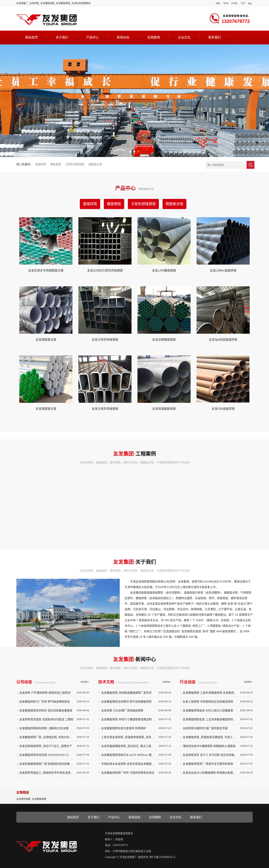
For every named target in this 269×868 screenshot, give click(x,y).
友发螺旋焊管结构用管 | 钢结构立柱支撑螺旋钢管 (54, 728)
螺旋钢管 (55, 164)
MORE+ (85, 682)
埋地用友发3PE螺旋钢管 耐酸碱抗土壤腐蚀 (218, 746)
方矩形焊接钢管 (74, 164)
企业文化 (184, 37)
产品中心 (92, 37)
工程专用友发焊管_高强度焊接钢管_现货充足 (136, 737)
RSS (226, 3)
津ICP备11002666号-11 (162, 857)
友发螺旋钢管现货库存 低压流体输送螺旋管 (54, 710)
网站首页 (31, 37)
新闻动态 (123, 37)
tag (249, 3)
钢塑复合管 (95, 164)
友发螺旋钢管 (39, 799)
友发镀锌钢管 (23, 799)
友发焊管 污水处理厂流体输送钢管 (136, 710)
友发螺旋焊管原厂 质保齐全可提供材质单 (218, 763)
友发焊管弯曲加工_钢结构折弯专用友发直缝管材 (54, 772)
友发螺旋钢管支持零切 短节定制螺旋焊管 (136, 701)
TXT (243, 3)
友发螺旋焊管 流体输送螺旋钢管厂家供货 (136, 692)
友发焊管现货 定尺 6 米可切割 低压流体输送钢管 (218, 754)
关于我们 (62, 37)
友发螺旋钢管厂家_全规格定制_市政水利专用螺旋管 (54, 737)
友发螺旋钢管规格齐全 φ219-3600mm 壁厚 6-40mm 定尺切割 (136, 754)
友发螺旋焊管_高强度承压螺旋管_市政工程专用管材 (218, 737)
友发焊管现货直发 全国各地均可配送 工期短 (54, 719)
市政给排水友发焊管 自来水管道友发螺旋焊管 (136, 763)
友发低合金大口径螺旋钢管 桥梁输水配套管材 (218, 772)
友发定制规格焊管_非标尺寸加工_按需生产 (54, 746)
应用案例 (153, 37)
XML (218, 3)
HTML (234, 3)
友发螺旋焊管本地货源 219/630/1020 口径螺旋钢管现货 (54, 754)
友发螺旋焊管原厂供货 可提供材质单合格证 (136, 772)
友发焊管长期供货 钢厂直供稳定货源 (218, 728)
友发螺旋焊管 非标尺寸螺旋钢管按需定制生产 (136, 719)
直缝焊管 (40, 164)
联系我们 (214, 37)
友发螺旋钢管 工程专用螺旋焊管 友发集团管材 (218, 692)
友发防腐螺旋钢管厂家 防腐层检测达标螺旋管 (54, 763)
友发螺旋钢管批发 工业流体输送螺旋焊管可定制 (218, 719)
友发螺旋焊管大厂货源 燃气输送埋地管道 (54, 701)
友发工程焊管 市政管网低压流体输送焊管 (218, 701)
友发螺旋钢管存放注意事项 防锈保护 (136, 728)
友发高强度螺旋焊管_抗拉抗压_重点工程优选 (136, 746)
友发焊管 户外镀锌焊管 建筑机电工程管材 (54, 692)
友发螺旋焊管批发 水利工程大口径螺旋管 (218, 710)
